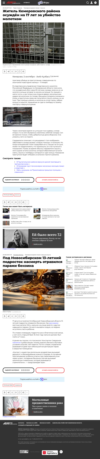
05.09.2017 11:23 (7, 8)
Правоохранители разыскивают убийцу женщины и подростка (21, 209)
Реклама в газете (45, 423)
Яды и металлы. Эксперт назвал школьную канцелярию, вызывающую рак (84, 287)
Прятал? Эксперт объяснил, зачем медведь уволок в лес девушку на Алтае (84, 261)
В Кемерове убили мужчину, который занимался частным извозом (51, 217)
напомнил (16, 343)
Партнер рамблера (35, 451)
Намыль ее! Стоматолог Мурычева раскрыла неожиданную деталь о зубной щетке (84, 280)
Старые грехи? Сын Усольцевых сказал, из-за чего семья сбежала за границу (85, 274)
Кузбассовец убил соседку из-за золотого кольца (21, 222)
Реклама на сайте (31, 423)
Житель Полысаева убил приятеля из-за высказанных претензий (20, 217)
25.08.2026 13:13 (7, 255)
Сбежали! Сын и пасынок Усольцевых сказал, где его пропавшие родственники (85, 267)
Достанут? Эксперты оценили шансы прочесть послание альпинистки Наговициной (85, 293)
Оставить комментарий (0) (50, 180)
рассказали (53, 323)
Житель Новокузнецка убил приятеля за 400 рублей (50, 209)
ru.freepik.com (16, 311)
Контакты (21, 423)
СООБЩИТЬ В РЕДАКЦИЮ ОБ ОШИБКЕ (28, 425)
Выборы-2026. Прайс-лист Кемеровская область (67, 423)
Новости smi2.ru (9, 249)
